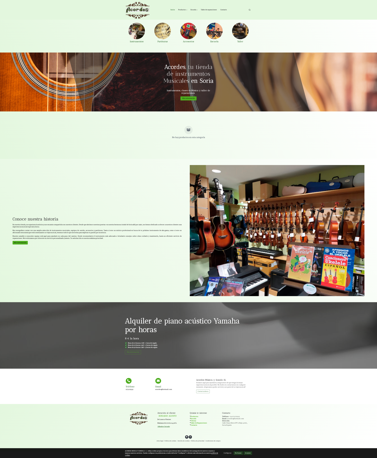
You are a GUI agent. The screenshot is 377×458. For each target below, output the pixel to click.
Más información (188, 98)
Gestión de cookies (184, 441)
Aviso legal (160, 441)
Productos (194, 416)
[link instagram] (190, 436)
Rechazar (238, 453)
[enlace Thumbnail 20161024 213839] (136, 31)
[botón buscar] (250, 10)
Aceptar (248, 453)
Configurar (228, 453)
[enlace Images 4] (162, 31)
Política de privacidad (197, 441)
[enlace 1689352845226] (188, 31)
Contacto (194, 425)
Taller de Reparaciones (199, 423)
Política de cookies (170, 441)
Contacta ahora (203, 391)
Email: (233, 418)
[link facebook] (186, 436)
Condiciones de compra (212, 441)
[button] (183, 10)
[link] (137, 10)
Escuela (193, 418)
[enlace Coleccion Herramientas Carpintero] (240, 31)
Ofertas (193, 421)
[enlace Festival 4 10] (214, 31)
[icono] (129, 381)
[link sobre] (139, 418)
